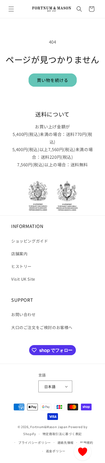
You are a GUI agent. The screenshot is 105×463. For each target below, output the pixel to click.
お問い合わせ (23, 314)
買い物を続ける (52, 80)
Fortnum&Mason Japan (48, 426)
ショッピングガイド (29, 241)
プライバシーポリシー (34, 442)
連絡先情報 (65, 442)
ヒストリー (21, 266)
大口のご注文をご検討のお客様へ (42, 327)
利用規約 (86, 442)
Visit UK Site (23, 279)
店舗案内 (19, 253)
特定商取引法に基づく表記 (62, 433)
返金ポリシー (56, 451)
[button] (11, 9)
